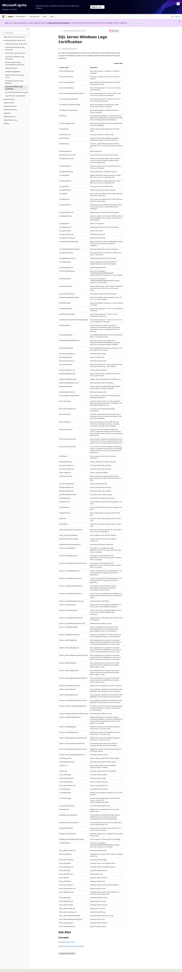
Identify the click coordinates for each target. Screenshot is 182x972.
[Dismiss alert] (178, 3)
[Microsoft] (3, 16)
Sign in (177, 16)
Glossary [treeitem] (6, 123)
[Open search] (173, 16)
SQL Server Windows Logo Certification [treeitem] (14, 88)
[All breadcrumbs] (60, 30)
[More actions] (122, 30)
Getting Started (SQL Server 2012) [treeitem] (16, 44)
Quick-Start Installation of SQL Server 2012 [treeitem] (14, 58)
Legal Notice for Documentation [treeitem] (15, 96)
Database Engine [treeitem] (9, 99)
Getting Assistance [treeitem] (11, 68)
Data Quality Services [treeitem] (10, 110)
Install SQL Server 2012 (66, 942)
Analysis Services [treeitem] (9, 103)
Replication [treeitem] (7, 113)
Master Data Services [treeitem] (10, 120)
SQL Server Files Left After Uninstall (71, 946)
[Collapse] (27, 29)
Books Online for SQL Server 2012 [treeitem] (14, 37)
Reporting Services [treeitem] (10, 116)
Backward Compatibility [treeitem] (12, 71)
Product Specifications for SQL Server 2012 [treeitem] (14, 48)
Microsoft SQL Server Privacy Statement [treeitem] (14, 82)
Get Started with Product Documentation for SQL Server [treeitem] (15, 63)
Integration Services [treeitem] (10, 106)
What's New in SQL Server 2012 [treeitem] (15, 53)
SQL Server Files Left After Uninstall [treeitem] (16, 92)
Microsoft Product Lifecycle (59, 23)
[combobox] (15, 32)
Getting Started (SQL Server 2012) (74, 31)
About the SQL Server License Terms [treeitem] (14, 76)
